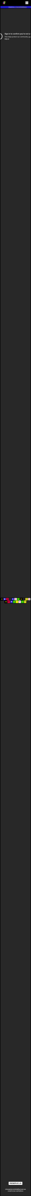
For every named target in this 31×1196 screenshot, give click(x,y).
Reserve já (15, 1183)
